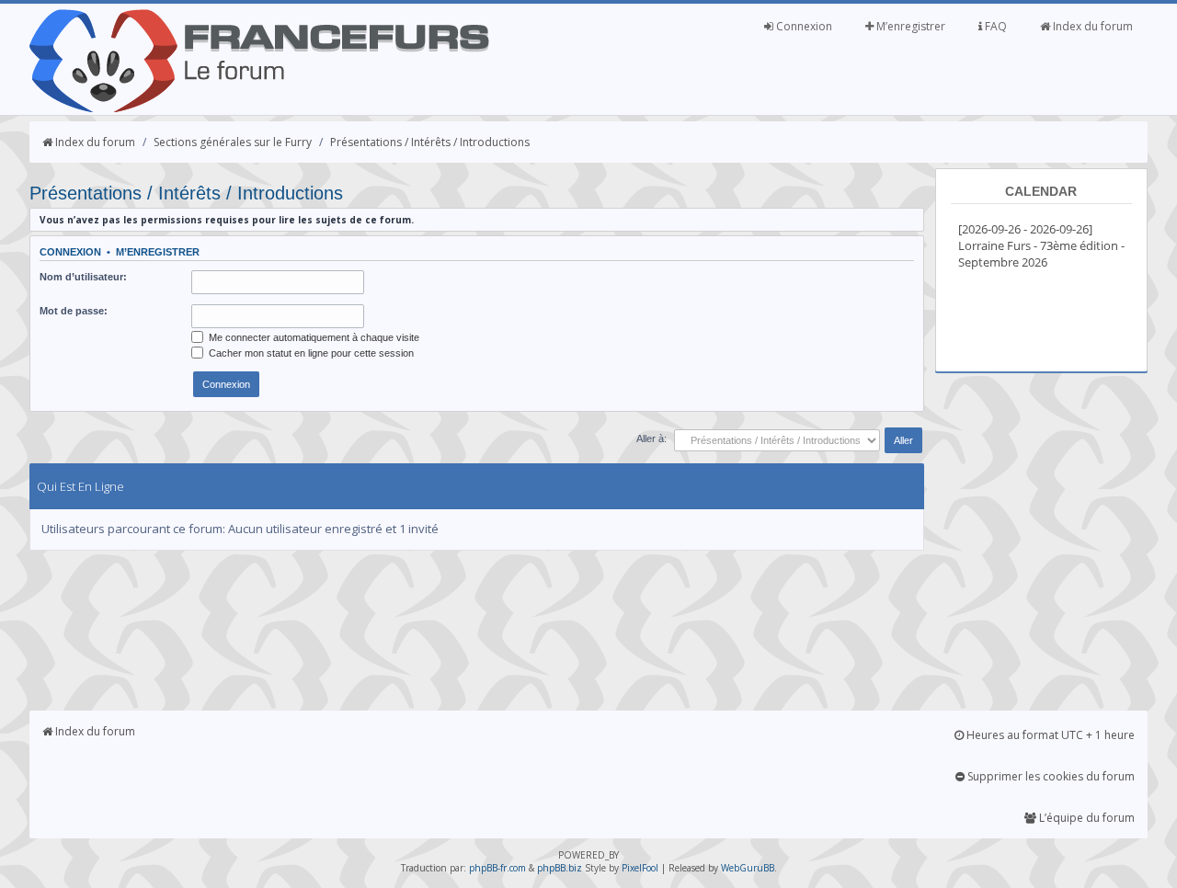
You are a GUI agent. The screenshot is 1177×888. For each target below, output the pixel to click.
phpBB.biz (559, 867)
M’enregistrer (909, 26)
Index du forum (1091, 26)
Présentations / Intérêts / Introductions (430, 142)
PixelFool (640, 867)
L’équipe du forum (1085, 817)
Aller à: (651, 438)
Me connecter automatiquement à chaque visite (312, 337)
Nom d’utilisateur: (83, 276)
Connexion (802, 26)
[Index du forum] (259, 108)
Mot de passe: (74, 310)
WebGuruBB (747, 867)
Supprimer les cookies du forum (1050, 776)
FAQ (994, 26)
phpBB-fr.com (497, 867)
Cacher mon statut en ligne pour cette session (310, 353)
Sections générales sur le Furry (233, 142)
